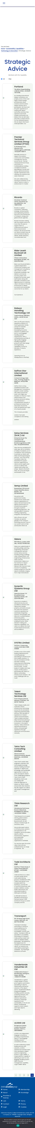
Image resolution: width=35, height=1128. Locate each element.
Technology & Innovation (9, 51)
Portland (18, 87)
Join (4, 1101)
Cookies (23, 1107)
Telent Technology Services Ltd (20, 693)
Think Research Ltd (22, 804)
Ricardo (18, 197)
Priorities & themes (7, 1097)
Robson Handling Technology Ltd (22, 310)
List (4, 79)
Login (5, 1107)
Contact (6, 1104)
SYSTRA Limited (21, 643)
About (5, 1093)
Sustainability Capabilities (15, 48)
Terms (23, 1101)
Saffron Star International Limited (20, 373)
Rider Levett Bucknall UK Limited (20, 252)
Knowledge (25, 1093)
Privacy (23, 1104)
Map (10, 79)
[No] (33, 1123)
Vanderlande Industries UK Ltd (21, 966)
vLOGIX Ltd (19, 1023)
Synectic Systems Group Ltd (22, 588)
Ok (18, 1125)
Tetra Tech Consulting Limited (19, 748)
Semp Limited (21, 486)
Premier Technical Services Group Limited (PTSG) (21, 140)
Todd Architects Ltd (22, 863)
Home (3, 48)
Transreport (20, 916)
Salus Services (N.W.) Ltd (21, 434)
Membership (25, 1089)
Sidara (17, 539)
